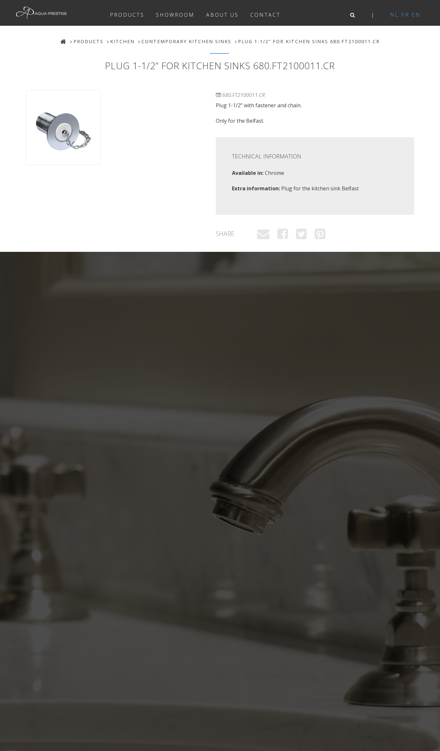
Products (127, 14)
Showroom (175, 14)
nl (394, 14)
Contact (265, 14)
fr (405, 14)
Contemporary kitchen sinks (186, 41)
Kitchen (122, 41)
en (416, 14)
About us (222, 14)
